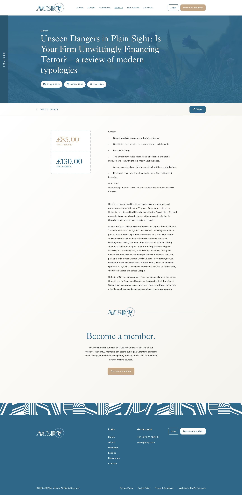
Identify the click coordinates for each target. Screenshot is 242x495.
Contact (148, 7)
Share (199, 109)
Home (80, 7)
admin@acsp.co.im (146, 442)
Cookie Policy (144, 488)
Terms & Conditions (164, 488)
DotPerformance (198, 488)
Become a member (121, 371)
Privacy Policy (126, 488)
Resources (133, 7)
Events (119, 7)
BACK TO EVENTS (49, 109)
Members (104, 7)
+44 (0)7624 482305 (148, 437)
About (91, 7)
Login (173, 431)
